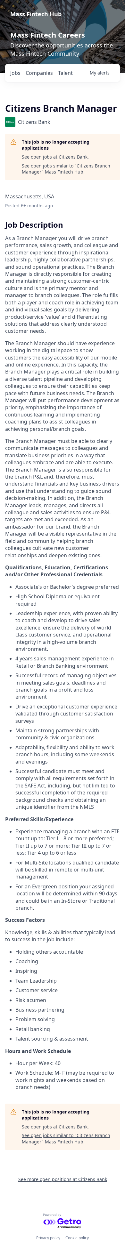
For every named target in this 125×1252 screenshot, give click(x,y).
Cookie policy (77, 1238)
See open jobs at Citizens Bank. (55, 157)
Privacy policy (48, 1238)
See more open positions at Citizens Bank (62, 1179)
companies (39, 72)
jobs (15, 72)
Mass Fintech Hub (36, 14)
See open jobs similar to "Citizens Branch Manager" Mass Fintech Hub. (66, 169)
